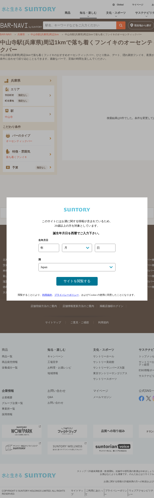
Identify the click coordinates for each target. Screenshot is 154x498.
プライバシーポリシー (66, 294)
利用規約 (47, 294)
